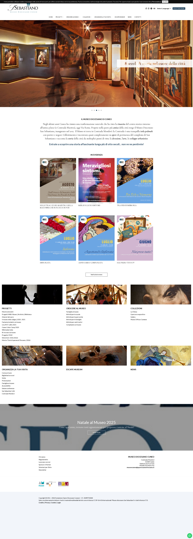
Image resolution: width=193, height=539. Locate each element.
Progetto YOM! (7, 335)
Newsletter (42, 470)
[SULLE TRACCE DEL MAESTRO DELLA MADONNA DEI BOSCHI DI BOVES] (58, 180)
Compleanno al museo (73, 325)
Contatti (137, 17)
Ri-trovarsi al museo (9, 332)
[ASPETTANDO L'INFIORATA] (96, 238)
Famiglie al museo (72, 312)
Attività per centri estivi (74, 322)
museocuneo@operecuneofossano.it (140, 467)
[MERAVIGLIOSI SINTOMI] (96, 180)
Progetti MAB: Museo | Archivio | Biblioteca (16, 314)
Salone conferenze (8, 388)
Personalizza (156, 2)
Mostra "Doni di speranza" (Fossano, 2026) (16, 340)
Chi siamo (42, 457)
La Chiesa (134, 312)
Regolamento (43, 459)
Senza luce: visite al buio (10, 338)
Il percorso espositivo (138, 314)
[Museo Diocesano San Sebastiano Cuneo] (23, 11)
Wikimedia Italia (7, 330)
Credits (41, 502)
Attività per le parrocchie (74, 317)
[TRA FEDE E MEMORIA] (135, 180)
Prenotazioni (6, 381)
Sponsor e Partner (45, 465)
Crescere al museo (72, 17)
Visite (4, 378)
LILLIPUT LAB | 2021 (9, 325)
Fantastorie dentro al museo (11, 322)
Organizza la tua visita (102, 17)
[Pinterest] (151, 8)
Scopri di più (96, 432)
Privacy (47, 502)
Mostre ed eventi (7, 312)
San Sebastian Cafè (8, 391)
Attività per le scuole (73, 314)
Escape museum (120, 17)
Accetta (165, 2)
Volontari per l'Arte (45, 467)
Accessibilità (6, 386)
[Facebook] (146, 8)
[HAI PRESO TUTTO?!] (135, 238)
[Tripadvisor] (154, 8)
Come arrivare (7, 373)
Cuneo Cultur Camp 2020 (10, 327)
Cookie (53, 502)
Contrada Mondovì (8, 394)
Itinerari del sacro (8, 317)
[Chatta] (189, 535)
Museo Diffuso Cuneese (139, 319)
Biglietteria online (178, 8)
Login (59, 502)
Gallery (133, 317)
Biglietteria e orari (8, 375)
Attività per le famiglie (73, 319)
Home (51, 17)
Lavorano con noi (44, 462)
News (129, 17)
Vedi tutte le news (96, 274)
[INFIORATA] (58, 238)
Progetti (59, 17)
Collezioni (86, 17)
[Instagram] (148, 8)
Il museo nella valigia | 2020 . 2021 (13, 319)
